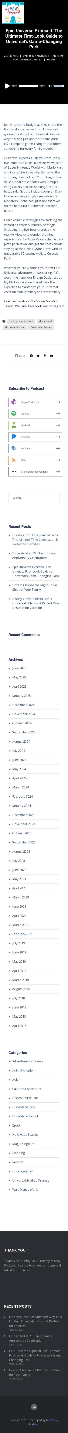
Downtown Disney (41, 327)
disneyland (45, 321)
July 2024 (18, 751)
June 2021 (19, 906)
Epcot (16, 1125)
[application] (34, 86)
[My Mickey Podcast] (13, 18)
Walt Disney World (25, 1190)
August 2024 (21, 741)
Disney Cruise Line (25, 1098)
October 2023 (21, 833)
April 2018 (19, 1026)
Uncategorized (22, 1171)
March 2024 (20, 787)
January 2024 (21, 806)
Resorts (17, 1162)
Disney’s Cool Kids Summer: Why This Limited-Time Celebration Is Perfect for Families (35, 539)
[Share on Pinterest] (45, 355)
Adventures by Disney (27, 1061)
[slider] (58, 88)
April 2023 (19, 888)
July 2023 (18, 861)
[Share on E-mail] (51, 355)
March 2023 (20, 897)
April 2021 (19, 916)
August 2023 (21, 851)
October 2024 (21, 723)
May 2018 (19, 1016)
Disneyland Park (23, 1107)
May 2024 (19, 769)
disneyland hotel (14, 327)
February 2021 (22, 934)
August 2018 (21, 989)
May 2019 (19, 961)
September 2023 (24, 842)
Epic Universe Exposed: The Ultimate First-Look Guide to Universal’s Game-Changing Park (35, 571)
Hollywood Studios (25, 1135)
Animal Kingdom (23, 1070)
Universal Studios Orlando (30, 1180)
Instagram (56, 306)
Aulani (16, 1080)
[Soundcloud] (34, 1407)
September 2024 (24, 732)
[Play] (8, 86)
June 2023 (19, 870)
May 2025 (19, 677)
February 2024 (22, 796)
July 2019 (18, 943)
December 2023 (23, 815)
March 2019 (20, 980)
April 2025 (19, 686)
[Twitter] (38, 355)
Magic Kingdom (23, 1144)
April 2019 (19, 971)
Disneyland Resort (31, 59)
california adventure (21, 321)
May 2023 (19, 879)
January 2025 (21, 696)
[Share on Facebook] (31, 355)
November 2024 (23, 714)
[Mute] (50, 86)
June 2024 (19, 760)
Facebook (35, 306)
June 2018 (19, 1007)
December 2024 (23, 705)
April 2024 (19, 778)
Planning (18, 1153)
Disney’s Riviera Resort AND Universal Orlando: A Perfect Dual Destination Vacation (36, 603)
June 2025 (19, 668)
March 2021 (20, 925)
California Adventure (36, 56)
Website (21, 306)
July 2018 (18, 998)
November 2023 (23, 824)
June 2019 (19, 952)
